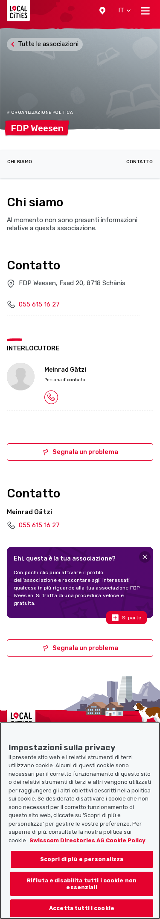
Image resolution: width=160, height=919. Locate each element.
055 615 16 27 (39, 304)
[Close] (145, 557)
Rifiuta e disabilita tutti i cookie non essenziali (82, 883)
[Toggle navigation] (145, 10)
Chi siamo (19, 162)
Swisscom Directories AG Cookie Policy (87, 840)
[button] (102, 10)
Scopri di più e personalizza (82, 859)
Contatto (139, 162)
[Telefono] (51, 397)
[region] (80, 820)
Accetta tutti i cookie (81, 908)
